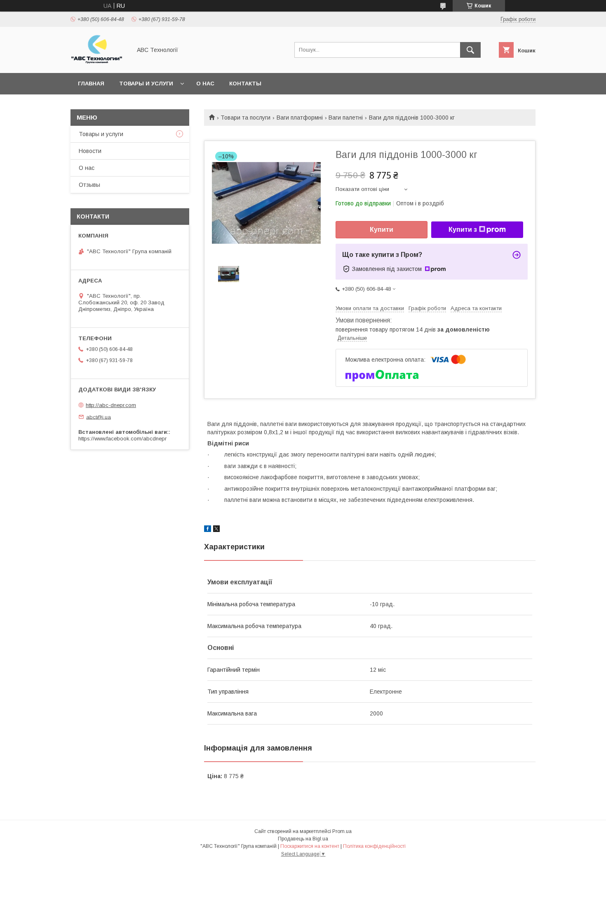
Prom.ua (342, 831)
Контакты (245, 83)
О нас (205, 83)
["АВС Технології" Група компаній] (98, 62)
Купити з (463, 229)
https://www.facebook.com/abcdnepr (122, 438)
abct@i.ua (98, 417)
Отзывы (89, 184)
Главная (91, 83)
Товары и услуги (146, 83)
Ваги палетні (346, 117)
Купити (381, 229)
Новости (90, 151)
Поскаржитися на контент (309, 846)
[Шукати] (470, 50)
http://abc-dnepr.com (111, 405)
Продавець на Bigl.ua (303, 839)
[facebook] (207, 530)
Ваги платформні (300, 117)
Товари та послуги (245, 117)
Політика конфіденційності (374, 846)
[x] (216, 530)
